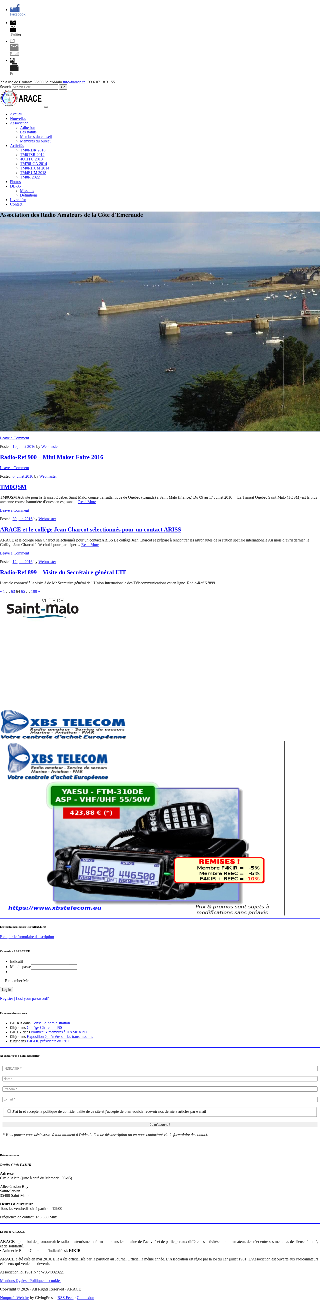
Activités (17, 145)
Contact (16, 204)
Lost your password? (32, 998)
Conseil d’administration (51, 1023)
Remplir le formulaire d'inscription (27, 937)
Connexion (85, 1297)
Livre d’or (18, 200)
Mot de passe (20, 967)
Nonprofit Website (14, 1297)
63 (13, 591)
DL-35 (15, 186)
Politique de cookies (45, 1280)
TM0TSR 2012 (32, 154)
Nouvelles (18, 118)
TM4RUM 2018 (33, 172)
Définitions (29, 195)
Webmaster (50, 446)
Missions (27, 191)
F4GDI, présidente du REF (48, 1041)
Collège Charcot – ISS (44, 1027)
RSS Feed (66, 1297)
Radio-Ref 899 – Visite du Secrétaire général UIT (63, 572)
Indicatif (16, 961)
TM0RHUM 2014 (34, 168)
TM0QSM (13, 487)
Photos (15, 181)
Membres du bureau (36, 141)
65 (23, 591)
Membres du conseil (36, 136)
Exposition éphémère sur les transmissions (60, 1036)
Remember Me (16, 981)
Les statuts (28, 132)
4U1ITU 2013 (31, 159)
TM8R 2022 (30, 177)
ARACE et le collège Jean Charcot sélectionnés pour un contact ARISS (90, 529)
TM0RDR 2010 (33, 150)
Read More (87, 502)
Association (19, 123)
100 (34, 591)
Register (6, 998)
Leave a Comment (14, 438)
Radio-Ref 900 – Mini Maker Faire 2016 (51, 457)
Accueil (16, 114)
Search (5, 87)
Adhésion (27, 127)
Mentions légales (15, 1280)
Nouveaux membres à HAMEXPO (59, 1032)
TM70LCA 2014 (33, 163)
